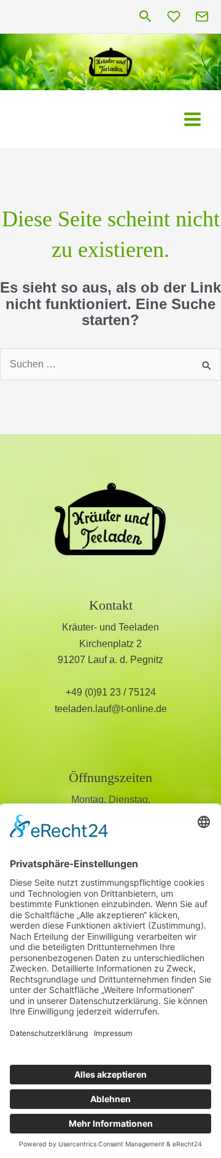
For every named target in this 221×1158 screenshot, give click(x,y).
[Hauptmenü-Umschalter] (192, 118)
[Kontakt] (202, 16)
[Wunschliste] (173, 16)
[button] (145, 16)
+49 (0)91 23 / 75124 (111, 692)
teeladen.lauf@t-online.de (111, 709)
